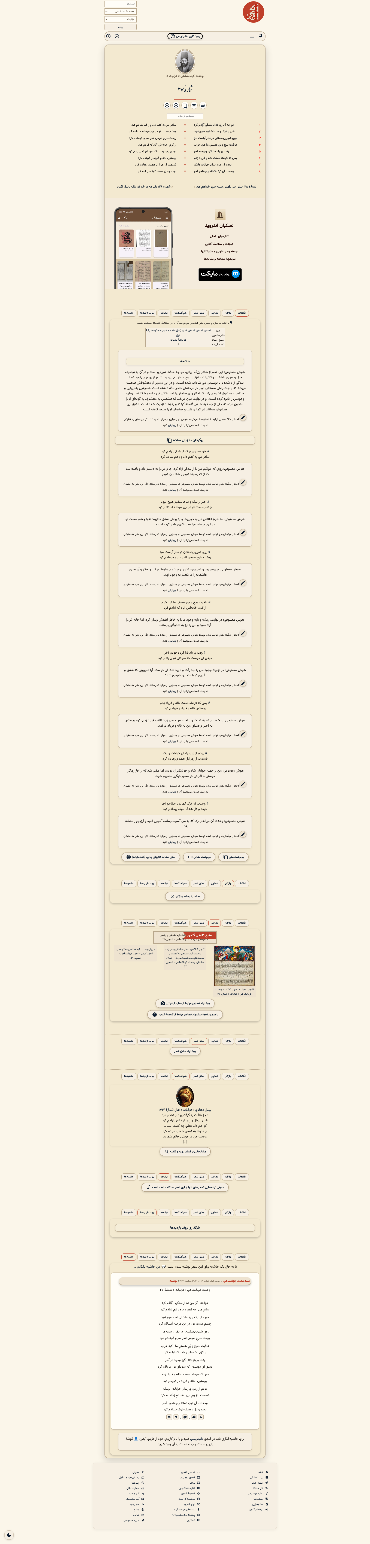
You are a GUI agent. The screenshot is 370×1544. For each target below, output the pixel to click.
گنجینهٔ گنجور (188, 1494)
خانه (261, 1472)
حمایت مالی (133, 1488)
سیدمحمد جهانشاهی (236, 1281)
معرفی (136, 1472)
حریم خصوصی (132, 1520)
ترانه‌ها (164, 313)
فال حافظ (258, 1488)
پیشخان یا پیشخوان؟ (184, 1515)
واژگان (228, 313)
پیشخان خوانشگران (185, 1510)
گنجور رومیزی (188, 1477)
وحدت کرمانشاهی (192, 76)
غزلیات (173, 76)
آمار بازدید (134, 1504)
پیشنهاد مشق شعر (185, 1051)
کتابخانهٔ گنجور (187, 1488)
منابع (137, 1510)
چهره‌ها (135, 1483)
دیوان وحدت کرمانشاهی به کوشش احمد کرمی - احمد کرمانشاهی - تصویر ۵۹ (135, 953)
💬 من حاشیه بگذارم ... (149, 1267)
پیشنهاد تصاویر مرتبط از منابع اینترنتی (188, 1003)
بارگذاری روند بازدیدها (185, 1228)
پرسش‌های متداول (129, 1477)
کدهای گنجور (188, 1472)
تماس (136, 1515)
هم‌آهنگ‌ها (181, 313)
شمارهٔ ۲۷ (185, 89)
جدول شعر (258, 1483)
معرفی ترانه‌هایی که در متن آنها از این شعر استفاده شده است (188, 1187)
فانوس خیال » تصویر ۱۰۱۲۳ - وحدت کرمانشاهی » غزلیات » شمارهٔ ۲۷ (234, 992)
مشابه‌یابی (258, 1504)
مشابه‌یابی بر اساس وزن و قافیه (187, 1151)
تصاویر (214, 313)
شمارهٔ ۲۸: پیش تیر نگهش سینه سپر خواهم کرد (226, 186)
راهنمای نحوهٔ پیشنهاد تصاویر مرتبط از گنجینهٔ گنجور (188, 1014)
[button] (261, 36)
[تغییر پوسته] (9, 1535)
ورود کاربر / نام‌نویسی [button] (187, 36)
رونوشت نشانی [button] (202, 857)
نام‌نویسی (196, 1439)
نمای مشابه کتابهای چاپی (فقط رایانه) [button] (153, 857)
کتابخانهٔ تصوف (178, 340)
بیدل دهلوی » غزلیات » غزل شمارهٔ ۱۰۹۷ (185, 1110)
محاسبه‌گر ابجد (187, 1499)
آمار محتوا (134, 1494)
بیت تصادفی (257, 1477)
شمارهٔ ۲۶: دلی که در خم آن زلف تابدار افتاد (143, 186)
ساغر (193, 1483)
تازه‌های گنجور (256, 1510)
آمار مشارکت (133, 1499)
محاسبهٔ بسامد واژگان (187, 896)
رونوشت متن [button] (236, 857)
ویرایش (172, 425)
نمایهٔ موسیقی (256, 1494)
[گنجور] (254, 12)
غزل (178, 335)
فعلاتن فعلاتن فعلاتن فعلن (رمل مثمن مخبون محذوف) (181, 331)
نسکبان (191, 1520)
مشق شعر (199, 313)
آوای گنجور (190, 1504)
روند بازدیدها (147, 313)
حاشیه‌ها (128, 313)
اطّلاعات (242, 313)
